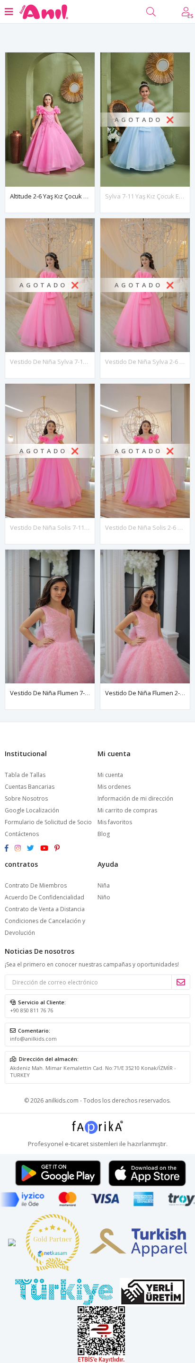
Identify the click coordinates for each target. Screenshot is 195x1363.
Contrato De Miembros (36, 885)
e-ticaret (77, 1143)
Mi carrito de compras (127, 810)
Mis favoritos (115, 822)
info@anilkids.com (33, 1038)
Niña (104, 885)
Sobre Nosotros (26, 798)
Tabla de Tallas (25, 775)
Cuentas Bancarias (29, 787)
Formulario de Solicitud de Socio (48, 822)
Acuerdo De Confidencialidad (44, 897)
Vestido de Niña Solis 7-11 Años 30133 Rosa (72, 527)
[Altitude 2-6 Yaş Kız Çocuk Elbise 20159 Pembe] (50, 119)
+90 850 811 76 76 (31, 1010)
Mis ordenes (114, 787)
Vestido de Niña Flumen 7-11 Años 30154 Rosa (76, 693)
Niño (104, 897)
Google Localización (32, 810)
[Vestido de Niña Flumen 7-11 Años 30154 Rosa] (50, 617)
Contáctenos (22, 834)
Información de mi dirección (135, 798)
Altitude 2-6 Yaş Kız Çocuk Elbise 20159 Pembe (75, 196)
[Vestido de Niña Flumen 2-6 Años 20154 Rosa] (145, 617)
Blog (104, 834)
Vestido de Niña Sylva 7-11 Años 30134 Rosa (73, 361)
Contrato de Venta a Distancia (45, 909)
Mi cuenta (110, 775)
